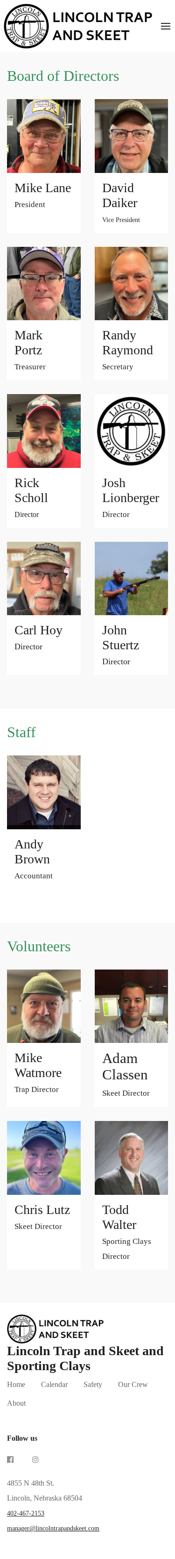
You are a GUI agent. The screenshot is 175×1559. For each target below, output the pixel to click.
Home (16, 1384)
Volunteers (38, 946)
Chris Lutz (42, 1216)
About (16, 1403)
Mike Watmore (38, 1072)
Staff (21, 732)
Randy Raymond (127, 349)
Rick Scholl (31, 496)
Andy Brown (33, 858)
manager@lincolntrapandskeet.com (53, 1528)
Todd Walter (126, 1231)
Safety (93, 1384)
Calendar (54, 1384)
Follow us (22, 1438)
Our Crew (133, 1384)
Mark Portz (30, 349)
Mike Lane (42, 194)
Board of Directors (63, 75)
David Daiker (121, 201)
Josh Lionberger (130, 497)
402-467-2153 (25, 1513)
